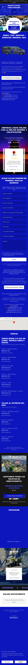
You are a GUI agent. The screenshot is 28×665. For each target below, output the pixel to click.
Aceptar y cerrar (20, 662)
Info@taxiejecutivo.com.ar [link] (8, 99)
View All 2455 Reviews (14, 146)
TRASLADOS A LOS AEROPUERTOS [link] (17, 557)
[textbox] (14, 193)
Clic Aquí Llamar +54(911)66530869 (14, 28)
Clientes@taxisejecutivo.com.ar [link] (10, 98)
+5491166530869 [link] (7, 95)
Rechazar (7, 661)
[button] (3, 6)
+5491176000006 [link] (7, 96)
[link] (14, 11)
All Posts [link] (4, 557)
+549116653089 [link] (14, 7)
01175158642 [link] (6, 93)
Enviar (14, 259)
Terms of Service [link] (15, 265)
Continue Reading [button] (14, 577)
